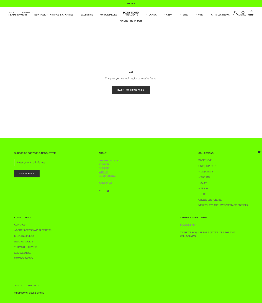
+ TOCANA (151, 15)
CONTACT (19, 224)
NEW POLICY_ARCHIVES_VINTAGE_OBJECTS (223, 205)
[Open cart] (251, 13)
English (26, 13)
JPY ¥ (11, 13)
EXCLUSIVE (87, 15)
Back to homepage (131, 90)
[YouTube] (108, 191)
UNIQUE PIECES (108, 15)
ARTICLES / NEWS (220, 15)
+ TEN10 (184, 15)
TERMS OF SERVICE (25, 247)
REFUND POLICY (23, 241)
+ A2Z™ (168, 15)
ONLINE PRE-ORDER (131, 21)
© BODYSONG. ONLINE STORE (29, 293)
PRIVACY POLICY (23, 258)
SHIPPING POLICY (24, 235)
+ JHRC (200, 15)
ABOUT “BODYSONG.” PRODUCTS (33, 230)
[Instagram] (100, 191)
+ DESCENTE (131, 15)
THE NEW (131, 3)
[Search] (243, 12)
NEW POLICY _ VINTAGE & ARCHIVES (53, 15)
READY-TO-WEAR (18, 15)
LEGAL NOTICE (22, 252)
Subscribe (26, 174)
